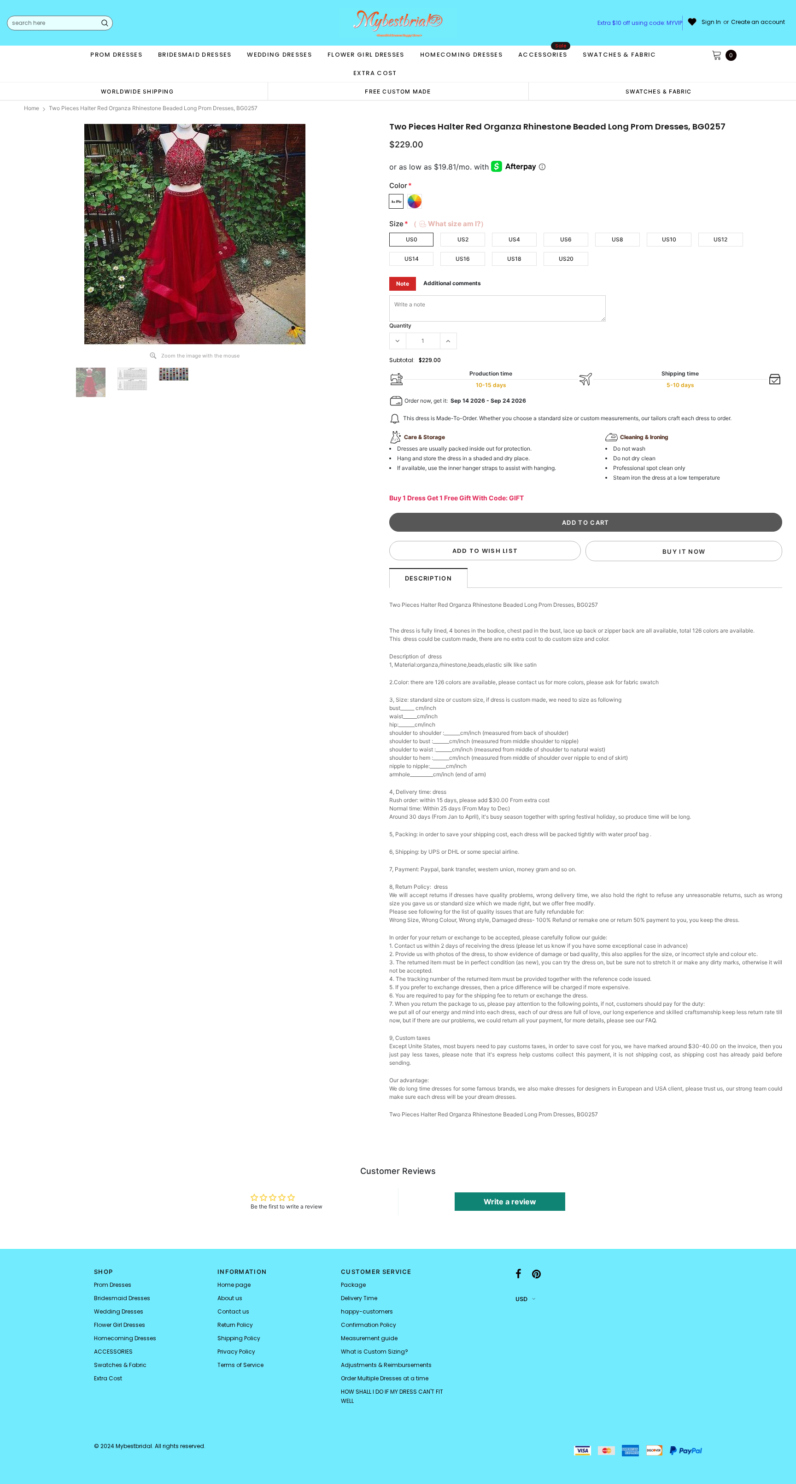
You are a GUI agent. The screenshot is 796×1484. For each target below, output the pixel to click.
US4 (514, 239)
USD (521, 1299)
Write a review (510, 1201)
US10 (669, 239)
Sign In (711, 22)
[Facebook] (518, 1274)
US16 (463, 258)
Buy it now (683, 551)
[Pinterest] (536, 1274)
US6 (566, 239)
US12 (720, 239)
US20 (566, 258)
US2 (462, 239)
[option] (137, 91)
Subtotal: (402, 360)
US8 (617, 239)
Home (31, 108)
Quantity (400, 325)
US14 (411, 258)
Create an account (758, 22)
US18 (514, 258)
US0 (411, 239)
